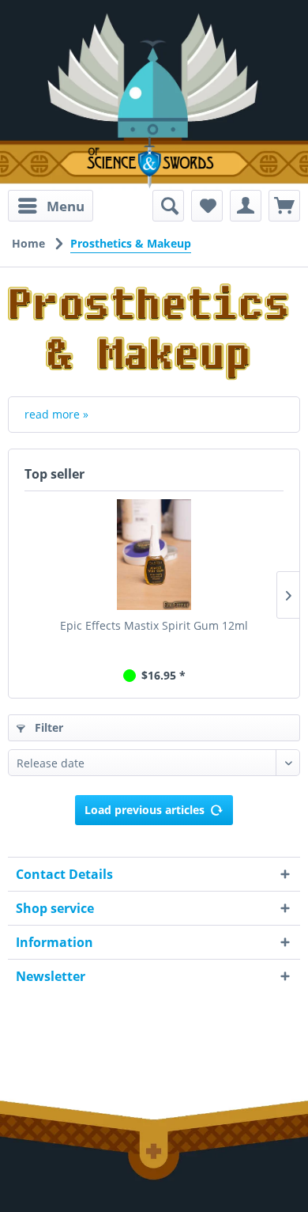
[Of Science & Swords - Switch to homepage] (154, 162)
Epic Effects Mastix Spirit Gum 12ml (154, 625)
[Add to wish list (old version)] (207, 206)
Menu (66, 206)
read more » (56, 414)
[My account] (245, 206)
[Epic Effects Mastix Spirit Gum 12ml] (154, 554)
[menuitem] (50, 206)
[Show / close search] (168, 206)
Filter (47, 727)
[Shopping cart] (284, 206)
